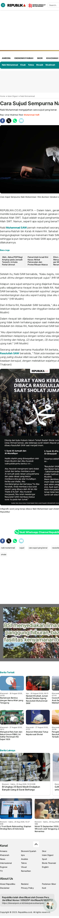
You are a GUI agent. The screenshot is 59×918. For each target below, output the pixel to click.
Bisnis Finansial (49, 863)
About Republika (7, 884)
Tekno (24, 863)
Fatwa (31, 65)
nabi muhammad (8, 548)
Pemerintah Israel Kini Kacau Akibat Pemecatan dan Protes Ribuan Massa (38, 261)
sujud (21, 548)
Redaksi (24, 884)
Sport (44, 859)
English (45, 867)
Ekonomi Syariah (23, 58)
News (2, 859)
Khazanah (4, 855)
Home (2, 96)
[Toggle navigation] (3, 5)
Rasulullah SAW (10, 353)
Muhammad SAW (16, 227)
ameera (6, 58)
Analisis (24, 859)
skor (39, 58)
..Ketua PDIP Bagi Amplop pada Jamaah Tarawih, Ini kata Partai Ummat (12, 261)
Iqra (23, 855)
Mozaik (39, 65)
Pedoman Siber (49, 884)
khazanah (52, 58)
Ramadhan (26, 871)
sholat (3, 554)
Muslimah (50, 65)
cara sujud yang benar (38, 548)
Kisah (23, 65)
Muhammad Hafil (31, 115)
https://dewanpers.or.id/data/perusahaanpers (23, 903)
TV (1, 871)
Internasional (6, 863)
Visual (24, 867)
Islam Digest (13, 96)
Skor (44, 851)
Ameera (3, 851)
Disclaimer (4, 888)
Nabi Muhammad (10, 65)
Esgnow (3, 867)
